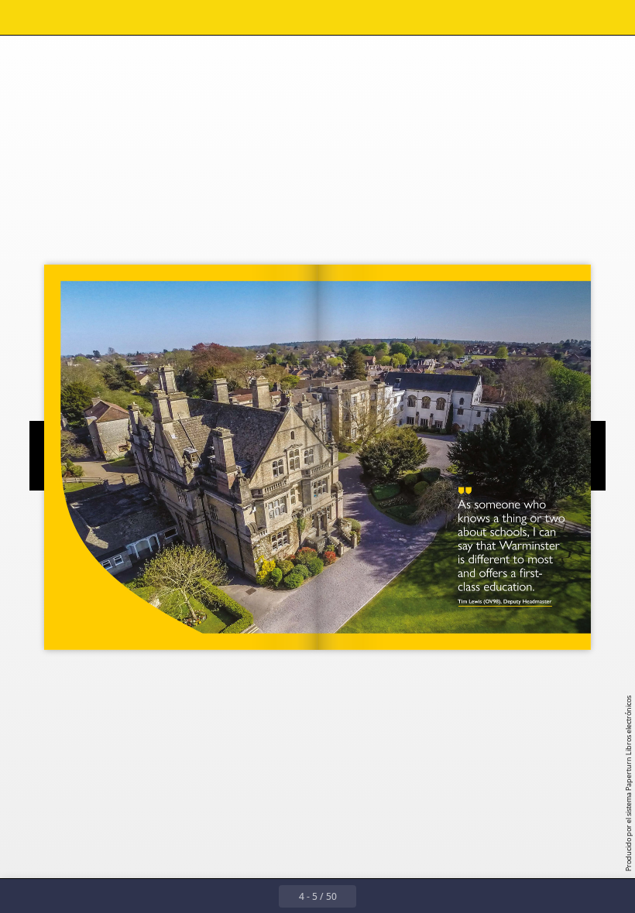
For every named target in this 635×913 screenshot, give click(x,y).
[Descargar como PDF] (91, 17)
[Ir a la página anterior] (262, 896)
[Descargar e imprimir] (126, 17)
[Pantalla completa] (613, 17)
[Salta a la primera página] (228, 896)
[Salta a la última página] (407, 896)
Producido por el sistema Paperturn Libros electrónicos (628, 783)
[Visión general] (56, 17)
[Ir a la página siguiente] (373, 896)
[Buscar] (22, 17)
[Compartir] (578, 17)
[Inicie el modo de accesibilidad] (161, 17)
